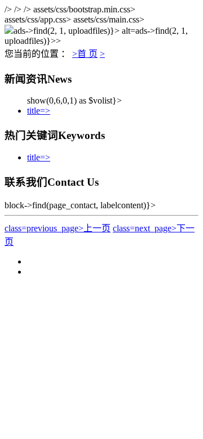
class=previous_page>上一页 (58, 228)
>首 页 (85, 54)
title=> (38, 110)
